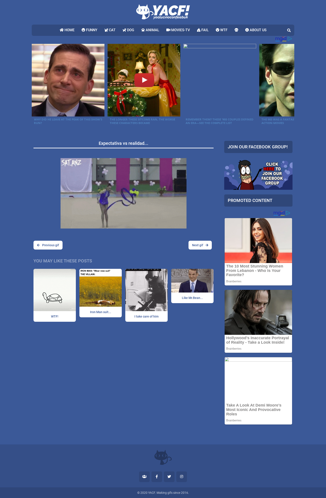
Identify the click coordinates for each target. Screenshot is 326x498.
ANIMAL (152, 30)
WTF (223, 30)
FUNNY (91, 30)
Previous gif (50, 245)
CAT (112, 30)
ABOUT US (258, 30)
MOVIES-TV (180, 30)
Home (69, 30)
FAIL (204, 30)
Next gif (198, 245)
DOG (130, 30)
